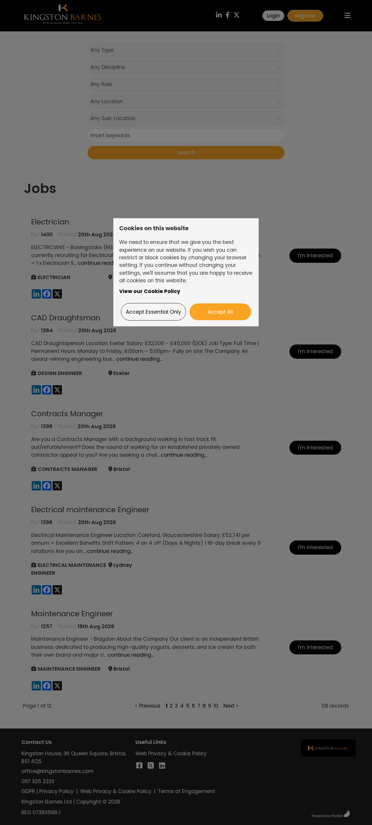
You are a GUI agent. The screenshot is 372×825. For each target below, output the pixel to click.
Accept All (220, 311)
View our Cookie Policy (149, 291)
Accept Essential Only (153, 311)
